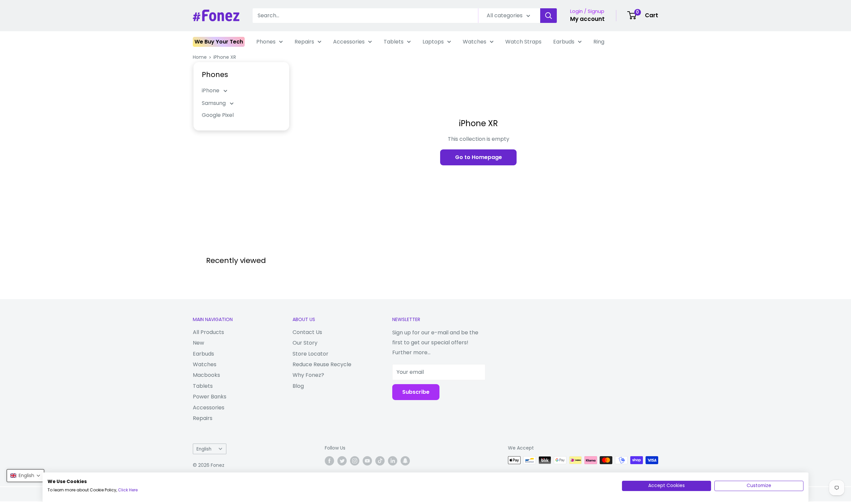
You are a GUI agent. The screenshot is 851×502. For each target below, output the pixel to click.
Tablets (394, 41)
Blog (298, 386)
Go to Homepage (478, 157)
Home (200, 57)
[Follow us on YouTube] (367, 460)
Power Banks (209, 396)
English (203, 449)
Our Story (305, 343)
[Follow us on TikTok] (380, 460)
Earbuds (563, 41)
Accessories (349, 41)
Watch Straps (523, 41)
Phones (266, 41)
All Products (208, 332)
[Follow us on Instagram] (354, 460)
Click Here (128, 490)
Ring (598, 41)
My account (587, 19)
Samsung (214, 103)
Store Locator (310, 354)
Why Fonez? (308, 375)
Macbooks (206, 375)
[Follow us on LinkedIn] (392, 460)
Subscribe (415, 392)
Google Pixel (218, 115)
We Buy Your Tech (218, 41)
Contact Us (307, 332)
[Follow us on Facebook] (329, 460)
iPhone (211, 90)
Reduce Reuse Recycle (322, 364)
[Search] (548, 15)
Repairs (304, 41)
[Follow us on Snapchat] (405, 460)
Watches (474, 41)
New (198, 343)
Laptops (433, 41)
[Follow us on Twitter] (342, 460)
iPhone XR (224, 57)
